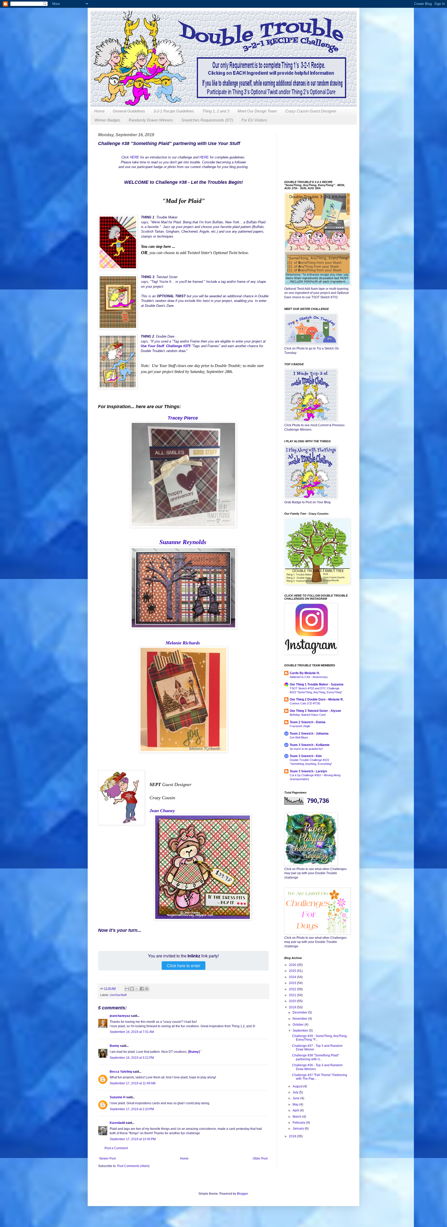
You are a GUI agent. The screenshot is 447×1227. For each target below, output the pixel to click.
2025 (293, 971)
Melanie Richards (183, 642)
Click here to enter (183, 966)
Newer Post (107, 1158)
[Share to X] (136, 988)
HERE (134, 157)
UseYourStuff (118, 994)
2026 (293, 965)
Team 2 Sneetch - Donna (307, 722)
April (296, 1110)
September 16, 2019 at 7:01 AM (132, 1032)
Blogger (242, 1193)
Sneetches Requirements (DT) (207, 120)
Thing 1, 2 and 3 (215, 111)
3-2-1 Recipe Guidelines (173, 111)
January (299, 1128)
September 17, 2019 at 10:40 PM (133, 1139)
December (300, 1012)
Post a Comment (116, 1148)
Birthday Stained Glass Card (307, 714)
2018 (293, 1136)
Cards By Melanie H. (305, 673)
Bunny (114, 1046)
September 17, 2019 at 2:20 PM (132, 1109)
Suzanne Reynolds (182, 542)
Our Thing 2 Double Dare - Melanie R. (317, 699)
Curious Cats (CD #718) (305, 703)
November (300, 1018)
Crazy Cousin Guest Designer (310, 111)
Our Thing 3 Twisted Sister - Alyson (315, 711)
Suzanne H (117, 1097)
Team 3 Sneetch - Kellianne (310, 745)
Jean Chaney (162, 810)
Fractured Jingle (300, 726)
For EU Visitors (254, 120)
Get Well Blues (299, 737)
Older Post (260, 1158)
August (298, 1086)
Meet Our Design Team (257, 111)
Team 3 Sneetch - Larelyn (308, 771)
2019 (293, 1007)
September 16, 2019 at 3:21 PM (132, 1058)
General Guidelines (129, 111)
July (296, 1092)
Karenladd (117, 1123)
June (296, 1098)
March (297, 1116)
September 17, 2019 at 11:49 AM (132, 1083)
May (296, 1104)
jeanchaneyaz (120, 1016)
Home (99, 111)
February (299, 1122)
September (301, 1030)
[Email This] (127, 988)
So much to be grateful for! (306, 748)
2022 (293, 989)
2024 (293, 977)
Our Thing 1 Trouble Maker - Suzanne (317, 684)
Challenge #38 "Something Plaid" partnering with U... (315, 1057)
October (298, 1024)
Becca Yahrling (121, 1071)
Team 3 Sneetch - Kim (306, 756)
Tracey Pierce (183, 418)
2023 (293, 983)
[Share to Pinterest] (146, 988)
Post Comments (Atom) (133, 1166)
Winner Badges (107, 120)
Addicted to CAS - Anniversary (309, 677)
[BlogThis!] (132, 988)
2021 (293, 995)
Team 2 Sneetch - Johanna (309, 733)
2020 (293, 1001)
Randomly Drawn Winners (151, 120)
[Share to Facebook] (141, 988)
